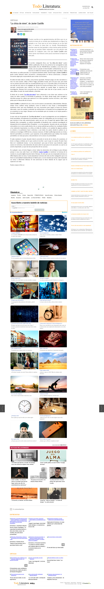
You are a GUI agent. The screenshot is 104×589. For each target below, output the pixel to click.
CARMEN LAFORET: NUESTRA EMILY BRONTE (82, 191)
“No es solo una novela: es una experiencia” (18, 578)
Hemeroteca (79, 582)
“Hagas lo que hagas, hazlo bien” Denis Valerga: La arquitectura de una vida (37, 524)
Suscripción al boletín (86, 7)
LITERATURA (66, 12)
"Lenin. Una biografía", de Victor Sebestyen (36, 562)
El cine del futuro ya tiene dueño (55, 547)
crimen (24, 195)
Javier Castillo (26, 197)
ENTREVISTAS (28, 12)
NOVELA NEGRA (36, 12)
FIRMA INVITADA (73, 12)
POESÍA (50, 12)
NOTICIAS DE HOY (76, 45)
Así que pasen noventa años (77, 203)
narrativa (49, 197)
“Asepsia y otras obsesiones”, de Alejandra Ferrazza (55, 578)
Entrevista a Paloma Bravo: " (18, 543)
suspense (13, 195)
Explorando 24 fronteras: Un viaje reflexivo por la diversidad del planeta (55, 523)
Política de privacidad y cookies (71, 583)
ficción (19, 195)
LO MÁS (73, 131)
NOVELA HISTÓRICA (57, 12)
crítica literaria (58, 195)
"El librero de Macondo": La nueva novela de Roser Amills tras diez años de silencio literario (87, 52)
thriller (43, 197)
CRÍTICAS (22, 12)
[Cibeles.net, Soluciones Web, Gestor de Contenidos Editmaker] (86, 583)
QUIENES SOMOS (82, 12)
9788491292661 (39, 195)
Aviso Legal (79, 583)
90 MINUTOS (74, 180)
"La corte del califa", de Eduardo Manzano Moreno (36, 578)
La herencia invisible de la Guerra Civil (79, 214)
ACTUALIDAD (15, 12)
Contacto (61, 582)
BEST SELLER (90, 12)
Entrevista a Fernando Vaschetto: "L (37, 546)
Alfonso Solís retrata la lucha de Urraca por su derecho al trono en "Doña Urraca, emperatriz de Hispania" (86, 61)
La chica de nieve (35, 197)
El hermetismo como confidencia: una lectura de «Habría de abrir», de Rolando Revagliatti (18, 570)
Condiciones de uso (21, 207)
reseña (13, 197)
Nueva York (30, 195)
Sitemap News (73, 582)
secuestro (18, 197)
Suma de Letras (49, 195)
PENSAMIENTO (44, 12)
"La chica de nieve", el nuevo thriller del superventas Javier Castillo (57, 481)
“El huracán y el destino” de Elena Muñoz (21, 500)
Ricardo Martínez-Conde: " (55, 561)
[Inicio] (11, 13)
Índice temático (67, 582)
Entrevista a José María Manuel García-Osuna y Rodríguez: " (18, 530)
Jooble (85, 125)
